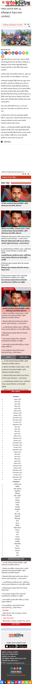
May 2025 (17, 431)
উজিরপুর (17, 493)
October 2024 (17, 447)
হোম (17, 555)
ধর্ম (17, 512)
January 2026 (17, 415)
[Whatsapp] (26, 53)
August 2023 (17, 479)
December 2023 (17, 470)
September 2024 (17, 449)
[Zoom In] (29, 26)
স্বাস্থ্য (17, 553)
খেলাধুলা (17, 500)
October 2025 (17, 422)
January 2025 (17, 440)
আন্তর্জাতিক (17, 491)
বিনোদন (17, 530)
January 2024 (17, 468)
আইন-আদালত (17, 489)
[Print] (28, 24)
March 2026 (17, 410)
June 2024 (17, 456)
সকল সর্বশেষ (15, 392)
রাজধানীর (17, 539)
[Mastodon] (20, 53)
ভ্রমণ (17, 534)
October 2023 (17, 475)
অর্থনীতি (17, 486)
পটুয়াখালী (17, 516)
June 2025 (17, 429)
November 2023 (17, 472)
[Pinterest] (16, 53)
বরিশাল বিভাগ (7, 142)
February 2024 (17, 465)
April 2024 (17, 461)
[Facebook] (2, 53)
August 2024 (17, 452)
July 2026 (17, 401)
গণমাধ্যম (17, 502)
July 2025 (17, 426)
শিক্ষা (17, 546)
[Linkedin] (13, 53)
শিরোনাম (17, 548)
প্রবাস (17, 521)
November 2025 (17, 420)
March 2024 (17, 463)
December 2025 (17, 417)
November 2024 (17, 445)
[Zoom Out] (25, 24)
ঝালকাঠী (17, 507)
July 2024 (17, 454)
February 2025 (17, 438)
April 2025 (17, 433)
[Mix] (23, 53)
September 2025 (17, 424)
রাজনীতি (17, 541)
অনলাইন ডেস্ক (17, 484)
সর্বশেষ (8, 357)
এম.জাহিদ (15, 652)
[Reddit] (9, 53)
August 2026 (17, 399)
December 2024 (17, 443)
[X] (6, 53)
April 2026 (17, 408)
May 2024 (17, 459)
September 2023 (17, 477)
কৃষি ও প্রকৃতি (17, 496)
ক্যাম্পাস (17, 498)
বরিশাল (17, 525)
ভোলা (17, 532)
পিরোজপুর (17, 518)
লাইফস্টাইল (17, 544)
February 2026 (17, 413)
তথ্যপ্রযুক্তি (17, 509)
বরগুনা (17, 523)
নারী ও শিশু (17, 514)
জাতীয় (17, 505)
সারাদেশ (17, 550)
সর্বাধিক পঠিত (23, 357)
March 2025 (17, 436)
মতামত (17, 537)
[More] (2, 56)
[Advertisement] (16, 157)
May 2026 (17, 406)
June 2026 (17, 404)
